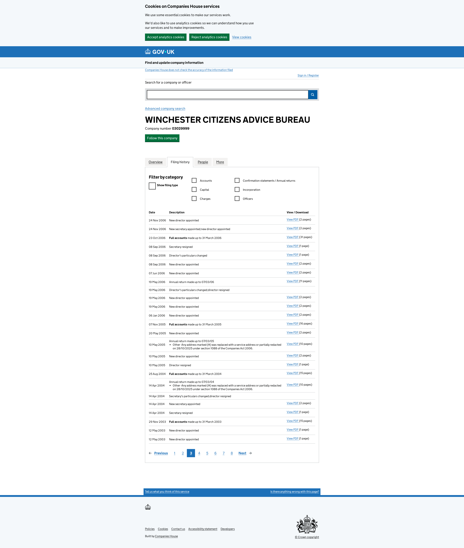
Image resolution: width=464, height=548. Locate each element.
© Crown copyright (307, 537)
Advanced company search (165, 108)
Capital (204, 189)
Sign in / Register (308, 75)
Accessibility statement (202, 529)
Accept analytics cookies (165, 37)
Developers (228, 529)
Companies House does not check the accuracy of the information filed (189, 70)
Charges (205, 198)
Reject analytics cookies (209, 37)
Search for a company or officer (168, 82)
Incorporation (251, 189)
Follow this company (162, 138)
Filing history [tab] (180, 162)
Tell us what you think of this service (167, 491)
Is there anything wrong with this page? (294, 491)
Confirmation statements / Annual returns (269, 180)
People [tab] (203, 162)
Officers (248, 198)
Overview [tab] (156, 162)
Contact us (178, 529)
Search (312, 94)
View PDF (293, 219)
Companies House (166, 536)
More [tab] (220, 162)
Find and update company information (174, 63)
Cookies (163, 529)
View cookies (241, 37)
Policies (150, 529)
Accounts (206, 180)
